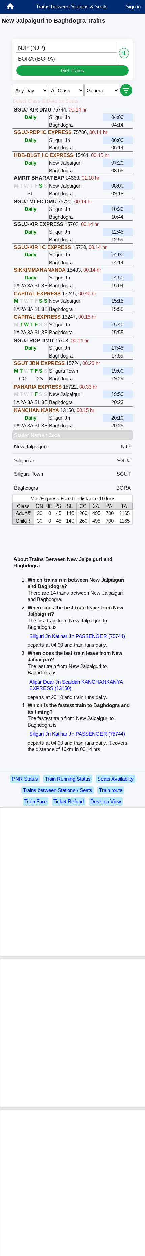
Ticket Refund (68, 801)
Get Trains (72, 70)
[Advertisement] (72, 882)
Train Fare (35, 801)
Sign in (133, 6)
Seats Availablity (115, 779)
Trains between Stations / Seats (57, 790)
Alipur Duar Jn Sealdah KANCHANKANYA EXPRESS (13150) (76, 685)
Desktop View (105, 801)
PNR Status (25, 779)
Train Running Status (68, 779)
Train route (110, 790)
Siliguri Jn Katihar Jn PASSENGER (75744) (77, 636)
